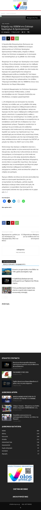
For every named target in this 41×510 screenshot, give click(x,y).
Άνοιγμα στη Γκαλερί (33, 18)
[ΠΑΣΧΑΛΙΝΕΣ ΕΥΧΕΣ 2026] (6, 374)
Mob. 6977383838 (27, 504)
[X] (8, 38)
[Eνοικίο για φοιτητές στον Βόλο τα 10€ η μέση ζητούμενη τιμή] (6, 271)
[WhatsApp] (17, 38)
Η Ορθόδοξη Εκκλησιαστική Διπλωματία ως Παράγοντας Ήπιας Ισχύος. (25, 281)
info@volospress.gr (14, 504)
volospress (7, 32)
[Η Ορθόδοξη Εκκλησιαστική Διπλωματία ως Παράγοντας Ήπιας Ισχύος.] (6, 281)
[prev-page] (3, 297)
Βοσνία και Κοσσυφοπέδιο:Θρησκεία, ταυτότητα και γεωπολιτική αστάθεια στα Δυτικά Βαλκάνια (26, 364)
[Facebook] (4, 38)
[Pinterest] (12, 38)
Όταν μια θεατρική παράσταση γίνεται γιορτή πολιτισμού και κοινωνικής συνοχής (23, 290)
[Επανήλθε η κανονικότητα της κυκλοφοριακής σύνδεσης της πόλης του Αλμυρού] (6, 417)
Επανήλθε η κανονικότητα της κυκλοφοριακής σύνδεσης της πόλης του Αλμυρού (25, 417)
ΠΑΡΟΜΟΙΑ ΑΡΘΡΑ (9, 262)
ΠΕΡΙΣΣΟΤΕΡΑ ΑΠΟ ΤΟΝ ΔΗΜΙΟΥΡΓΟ (14, 264)
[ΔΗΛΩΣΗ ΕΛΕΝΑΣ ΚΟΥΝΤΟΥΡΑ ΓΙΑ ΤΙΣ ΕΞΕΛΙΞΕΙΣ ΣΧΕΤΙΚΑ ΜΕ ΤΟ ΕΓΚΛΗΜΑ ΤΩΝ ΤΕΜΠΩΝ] (6, 399)
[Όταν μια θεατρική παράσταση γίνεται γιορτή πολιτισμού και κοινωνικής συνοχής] (6, 290)
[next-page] (6, 297)
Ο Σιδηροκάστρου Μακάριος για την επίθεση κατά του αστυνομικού (30, 236)
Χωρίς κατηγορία (11, 13)
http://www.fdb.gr (20, 252)
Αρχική (3, 13)
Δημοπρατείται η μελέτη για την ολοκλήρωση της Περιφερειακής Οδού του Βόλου (11, 238)
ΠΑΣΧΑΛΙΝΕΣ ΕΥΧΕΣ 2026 (21, 372)
